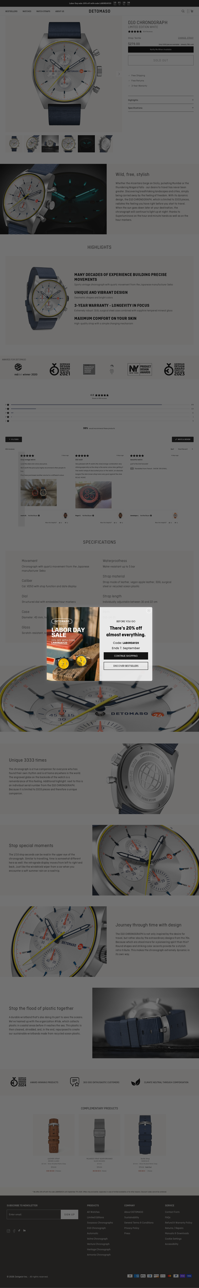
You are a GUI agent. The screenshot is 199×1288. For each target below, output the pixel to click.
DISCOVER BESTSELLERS (125, 666)
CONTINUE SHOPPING (126, 656)
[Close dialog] (148, 610)
